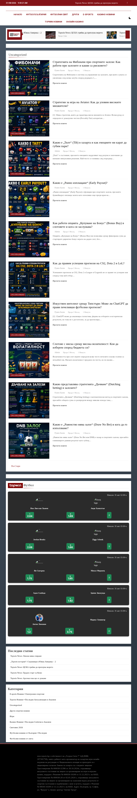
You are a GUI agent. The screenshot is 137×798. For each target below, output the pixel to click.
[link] (68, 506)
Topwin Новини (53, 22)
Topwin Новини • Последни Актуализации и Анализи (33, 700)
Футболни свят (59, 14)
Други (75, 14)
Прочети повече (60, 83)
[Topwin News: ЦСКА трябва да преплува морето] (29, 36)
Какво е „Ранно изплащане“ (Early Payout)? (80, 182)
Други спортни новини (20, 711)
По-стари (15, 466)
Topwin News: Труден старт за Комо (102, 3)
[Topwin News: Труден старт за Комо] (91, 36)
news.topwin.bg (43, 756)
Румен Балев (60, 70)
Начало (18, 14)
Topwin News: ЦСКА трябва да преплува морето (59, 33)
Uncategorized (17, 93)
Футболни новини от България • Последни (28, 733)
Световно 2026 (16, 727)
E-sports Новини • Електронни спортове (27, 694)
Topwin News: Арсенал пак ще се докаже (28, 678)
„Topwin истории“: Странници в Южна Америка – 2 (33, 662)
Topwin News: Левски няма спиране (26, 656)
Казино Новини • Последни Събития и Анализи (30, 722)
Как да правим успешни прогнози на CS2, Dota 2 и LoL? (88, 263)
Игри (12, 716)
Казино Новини (106, 14)
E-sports (88, 14)
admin (57, 151)
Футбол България (36, 14)
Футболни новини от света (21, 739)
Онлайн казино (75, 22)
